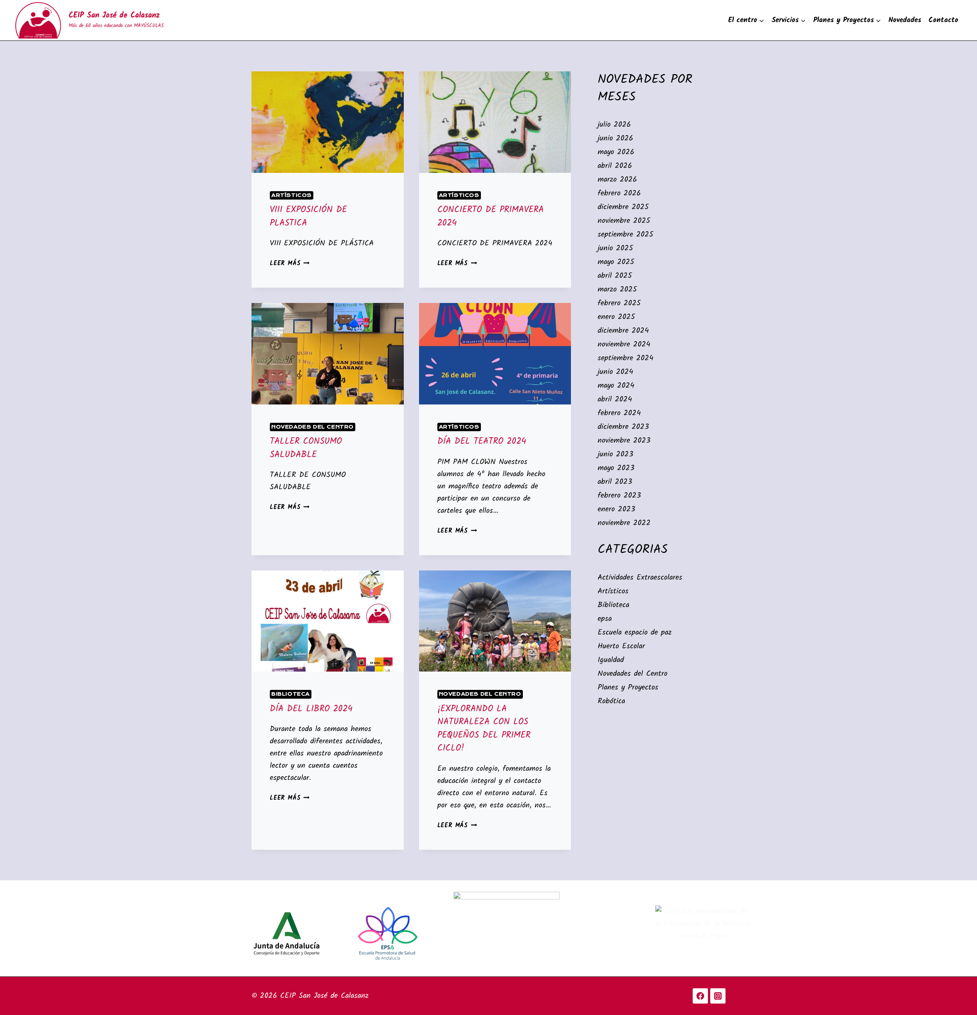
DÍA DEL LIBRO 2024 (311, 709)
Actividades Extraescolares (640, 578)
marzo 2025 (617, 290)
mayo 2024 (616, 386)
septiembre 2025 (625, 235)
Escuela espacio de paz (635, 633)
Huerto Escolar (621, 646)
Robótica (611, 701)
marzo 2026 (617, 180)
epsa (605, 619)
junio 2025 (615, 248)
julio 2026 (614, 125)
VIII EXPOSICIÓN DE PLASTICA (308, 216)
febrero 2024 (619, 413)
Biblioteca (290, 694)
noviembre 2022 (624, 523)
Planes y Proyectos (628, 688)
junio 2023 (615, 454)
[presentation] (328, 122)
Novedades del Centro (312, 427)
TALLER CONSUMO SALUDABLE (306, 448)
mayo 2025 (616, 262)
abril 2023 (615, 482)
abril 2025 (615, 276)
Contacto (943, 20)
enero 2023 (616, 509)
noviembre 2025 (624, 221)
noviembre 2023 (624, 441)
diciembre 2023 (623, 427)
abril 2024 (615, 399)
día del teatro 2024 (481, 441)
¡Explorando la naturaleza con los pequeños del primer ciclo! (483, 729)
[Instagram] (717, 996)
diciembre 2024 (623, 331)
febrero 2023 (619, 496)
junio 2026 (615, 138)
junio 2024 (615, 372)
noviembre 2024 (624, 344)
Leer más (290, 263)
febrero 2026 (619, 193)
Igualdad (611, 660)
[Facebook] (700, 996)
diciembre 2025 (623, 207)
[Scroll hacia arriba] (956, 988)
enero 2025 (616, 317)
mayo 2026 (616, 152)
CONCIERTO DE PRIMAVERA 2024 (490, 216)
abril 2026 (615, 166)
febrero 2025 (619, 303)
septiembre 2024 (625, 358)
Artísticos (291, 195)
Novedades (904, 20)
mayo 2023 (616, 468)
